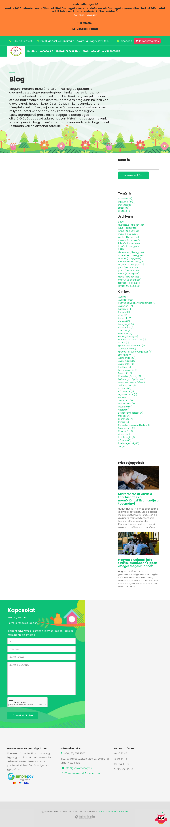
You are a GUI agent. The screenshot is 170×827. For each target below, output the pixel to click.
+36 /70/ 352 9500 (22, 41)
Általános (125, 198)
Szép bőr (124, 330)
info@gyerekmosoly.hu (78, 768)
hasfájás (124, 367)
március (129, 240)
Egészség (125, 201)
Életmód (124, 312)
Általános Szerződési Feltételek (113, 811)
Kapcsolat (46, 51)
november (131, 255)
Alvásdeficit (126, 327)
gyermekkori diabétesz (132, 345)
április (128, 237)
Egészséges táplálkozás (132, 379)
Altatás (123, 342)
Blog (86, 51)
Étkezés (123, 207)
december (131, 252)
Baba (122, 397)
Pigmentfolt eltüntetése (132, 339)
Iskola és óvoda (128, 370)
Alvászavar (126, 299)
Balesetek (125, 333)
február (129, 243)
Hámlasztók (126, 391)
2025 (121, 249)
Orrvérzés (124, 434)
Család (123, 409)
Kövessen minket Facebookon (82, 773)
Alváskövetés (127, 348)
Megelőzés (125, 431)
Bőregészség (126, 428)
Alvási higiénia (127, 360)
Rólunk (31, 51)
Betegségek (126, 324)
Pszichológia (126, 437)
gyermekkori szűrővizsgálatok (135, 351)
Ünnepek (125, 318)
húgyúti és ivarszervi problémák (137, 302)
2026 (121, 221)
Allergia (124, 321)
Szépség (124, 210)
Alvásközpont (111, 51)
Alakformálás (126, 357)
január (128, 246)
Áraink (95, 51)
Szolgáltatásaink (67, 51)
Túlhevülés (125, 400)
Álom (123, 315)
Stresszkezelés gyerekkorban (134, 425)
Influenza (124, 440)
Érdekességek (126, 204)
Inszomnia (125, 406)
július (127, 227)
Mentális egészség (129, 376)
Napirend (124, 388)
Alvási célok (126, 364)
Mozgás (124, 415)
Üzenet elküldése (23, 715)
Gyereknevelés (127, 394)
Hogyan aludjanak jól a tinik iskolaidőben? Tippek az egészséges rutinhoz (137, 563)
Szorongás (125, 418)
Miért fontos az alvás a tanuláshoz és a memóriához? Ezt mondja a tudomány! (138, 499)
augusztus (131, 224)
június (128, 230)
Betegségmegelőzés (130, 412)
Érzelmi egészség (128, 443)
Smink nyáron (127, 385)
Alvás (123, 296)
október (129, 258)
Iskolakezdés (126, 403)
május (128, 234)
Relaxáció (125, 373)
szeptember (131, 261)
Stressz (123, 422)
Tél (121, 446)
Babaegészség (128, 336)
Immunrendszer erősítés (132, 382)
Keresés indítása (133, 175)
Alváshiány (126, 305)
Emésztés (124, 354)
